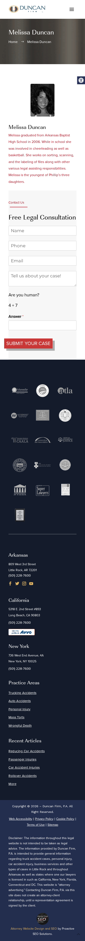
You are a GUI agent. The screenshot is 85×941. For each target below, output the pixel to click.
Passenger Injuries (22, 759)
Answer (22, 316)
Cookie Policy (65, 819)
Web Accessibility (20, 819)
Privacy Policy (44, 819)
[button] (81, 80)
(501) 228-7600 (19, 575)
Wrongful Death (20, 725)
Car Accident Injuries (24, 767)
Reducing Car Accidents (26, 751)
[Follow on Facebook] (10, 583)
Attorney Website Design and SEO (34, 928)
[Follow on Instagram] (24, 583)
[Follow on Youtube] (31, 583)
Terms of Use (36, 825)
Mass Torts (16, 717)
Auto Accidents (19, 701)
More (12, 783)
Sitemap (53, 825)
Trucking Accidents (22, 692)
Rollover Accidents (22, 775)
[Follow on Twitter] (17, 583)
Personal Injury (19, 709)
